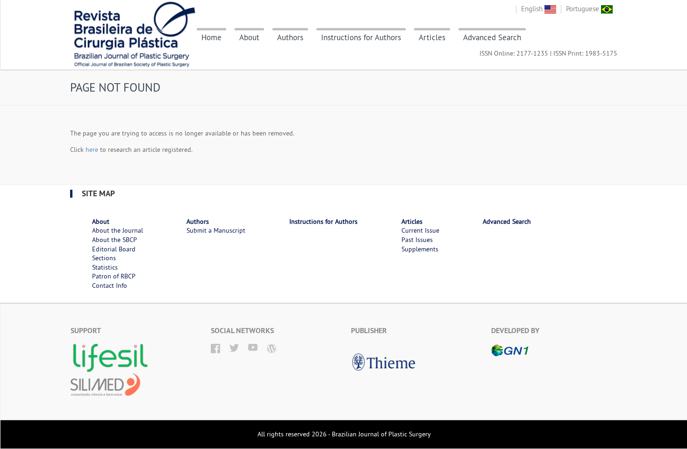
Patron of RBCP (114, 276)
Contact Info (109, 285)
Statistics (105, 267)
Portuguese (583, 8)
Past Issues (417, 239)
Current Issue (420, 230)
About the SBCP (114, 239)
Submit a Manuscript (215, 230)
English (532, 8)
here (92, 149)
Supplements (419, 249)
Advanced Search (492, 37)
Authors (290, 37)
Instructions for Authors (361, 37)
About (249, 37)
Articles (432, 37)
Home (211, 37)
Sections (104, 258)
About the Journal (117, 230)
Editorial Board (114, 249)
